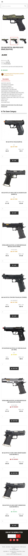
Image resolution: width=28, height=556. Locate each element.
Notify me (14, 368)
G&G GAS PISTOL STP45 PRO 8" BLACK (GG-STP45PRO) (14, 297)
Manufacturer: (4, 60)
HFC (14, 352)
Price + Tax (21, 149)
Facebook (10, 540)
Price (7, 149)
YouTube (14, 540)
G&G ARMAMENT (14, 300)
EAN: (2, 64)
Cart (14, 160)
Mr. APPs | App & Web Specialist (16, 554)
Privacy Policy (19, 551)
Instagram (17, 540)
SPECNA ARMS (14, 249)
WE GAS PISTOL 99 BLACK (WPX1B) (14, 142)
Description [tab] (6, 79)
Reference (3, 62)
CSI (8, 60)
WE (14, 145)
